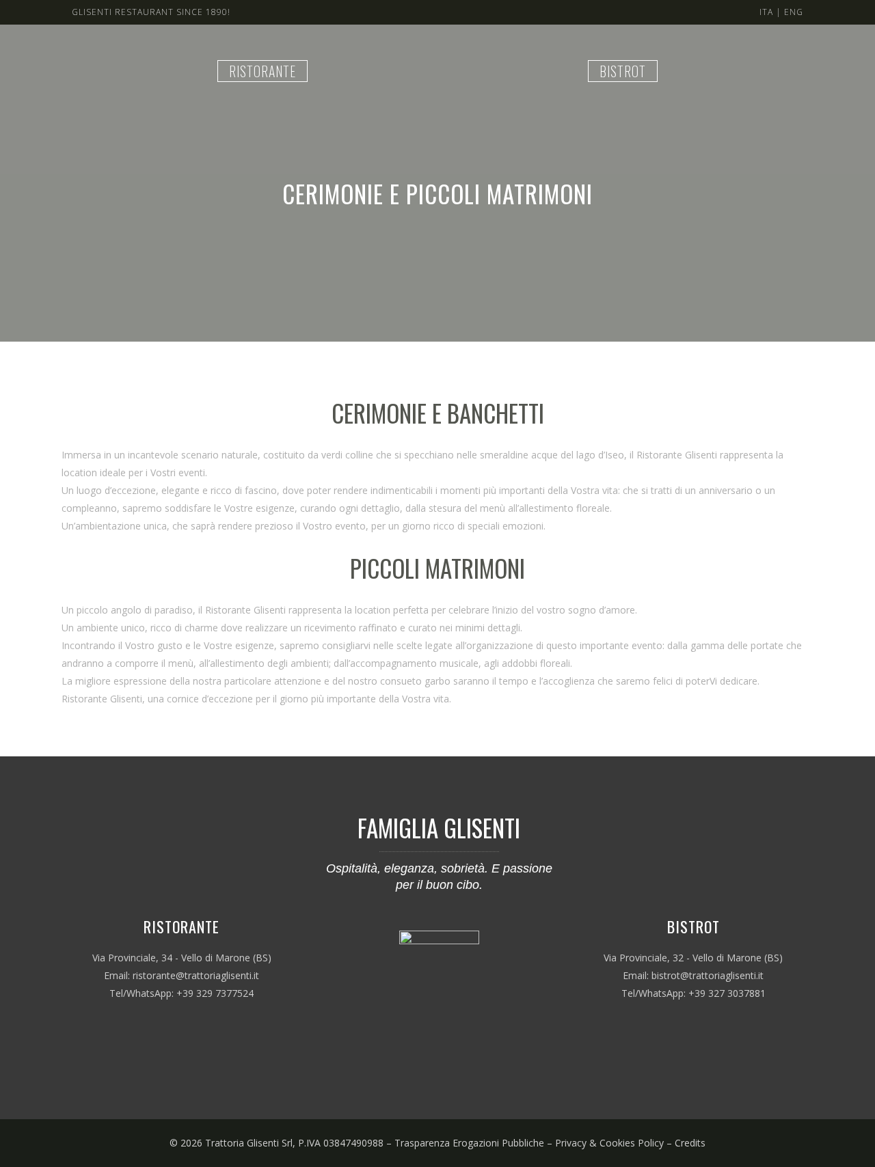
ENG (793, 12)
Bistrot (623, 71)
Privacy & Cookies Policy (609, 1142)
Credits (690, 1142)
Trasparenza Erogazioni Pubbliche (469, 1142)
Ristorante (262, 71)
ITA (766, 12)
